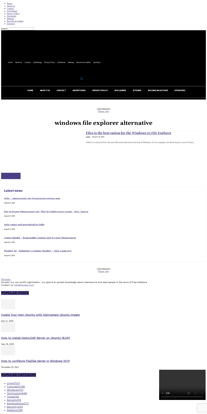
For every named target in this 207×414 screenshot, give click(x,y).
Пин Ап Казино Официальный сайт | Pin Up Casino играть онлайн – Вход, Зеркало (46, 211)
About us (11, 6)
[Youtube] (82, 72)
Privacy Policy (13, 13)
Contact (10, 8)
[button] (81, 78)
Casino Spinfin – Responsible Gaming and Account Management (40, 238)
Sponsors (11, 23)
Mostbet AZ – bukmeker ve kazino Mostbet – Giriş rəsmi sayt (38, 251)
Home (9, 3)
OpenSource (11, 176)
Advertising (12, 11)
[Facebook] (72, 72)
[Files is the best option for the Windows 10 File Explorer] (42, 154)
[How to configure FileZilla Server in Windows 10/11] (8, 354)
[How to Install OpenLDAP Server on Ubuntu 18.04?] (8, 331)
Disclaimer (11, 16)
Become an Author (15, 21)
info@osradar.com (24, 285)
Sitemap (10, 18)
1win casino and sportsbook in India (24, 224)
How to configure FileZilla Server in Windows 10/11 (35, 361)
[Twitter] (77, 72)
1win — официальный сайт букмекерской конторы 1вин (32, 198)
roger (88, 137)
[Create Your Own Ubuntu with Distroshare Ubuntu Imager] (8, 308)
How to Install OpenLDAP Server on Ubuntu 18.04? (35, 337)
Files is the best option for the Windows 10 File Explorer (128, 133)
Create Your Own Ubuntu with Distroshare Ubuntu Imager (40, 314)
